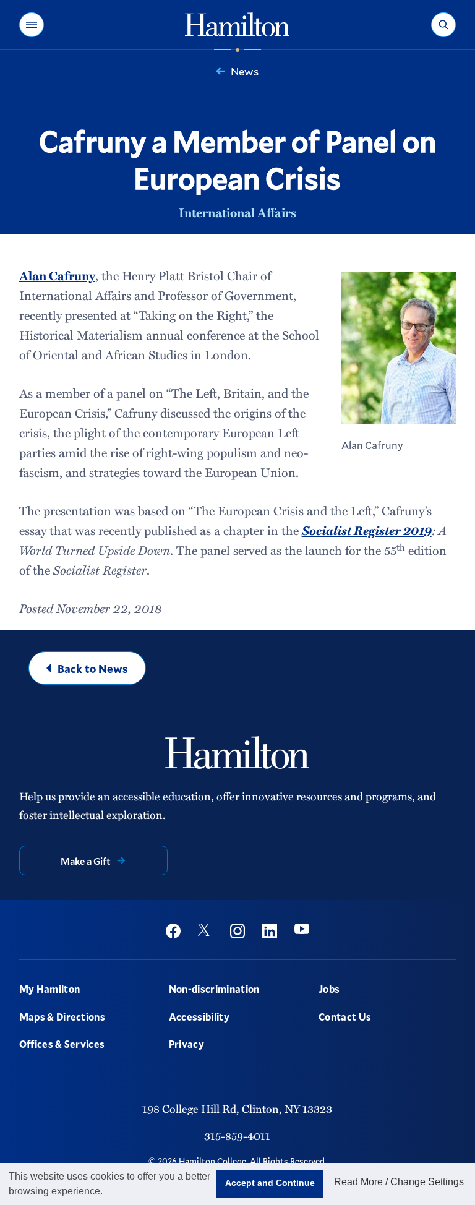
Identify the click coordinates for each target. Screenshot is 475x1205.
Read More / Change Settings (399, 1182)
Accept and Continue (270, 1183)
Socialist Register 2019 (367, 530)
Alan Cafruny (57, 275)
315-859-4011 (237, 1135)
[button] (31, 24)
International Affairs (237, 212)
